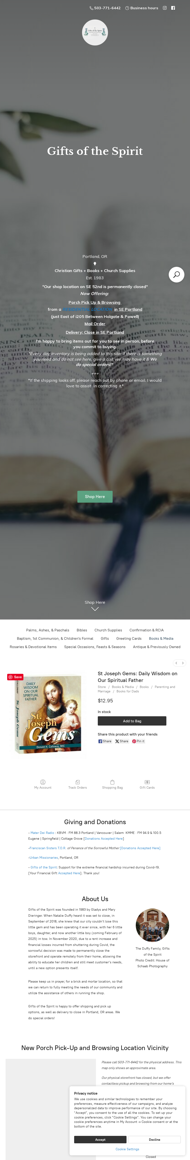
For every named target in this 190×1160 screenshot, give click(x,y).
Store (102, 687)
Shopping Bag (112, 788)
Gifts (105, 638)
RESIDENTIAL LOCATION (87, 309)
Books (144, 687)
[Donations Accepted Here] (140, 848)
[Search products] (176, 274)
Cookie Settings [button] (127, 1149)
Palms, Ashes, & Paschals (47, 630)
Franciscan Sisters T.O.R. (48, 848)
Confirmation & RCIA (147, 630)
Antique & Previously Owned (156, 647)
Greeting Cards (129, 638)
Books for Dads (128, 691)
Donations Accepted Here (104, 839)
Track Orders (77, 788)
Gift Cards (147, 788)
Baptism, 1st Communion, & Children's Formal (55, 638)
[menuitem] (176, 663)
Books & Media (161, 638)
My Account (42, 788)
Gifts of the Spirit (44, 867)
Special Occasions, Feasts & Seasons (95, 647)
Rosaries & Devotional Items (33, 647)
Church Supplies (108, 630)
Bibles (82, 630)
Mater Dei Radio (42, 833)
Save (18, 677)
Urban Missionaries (44, 858)
